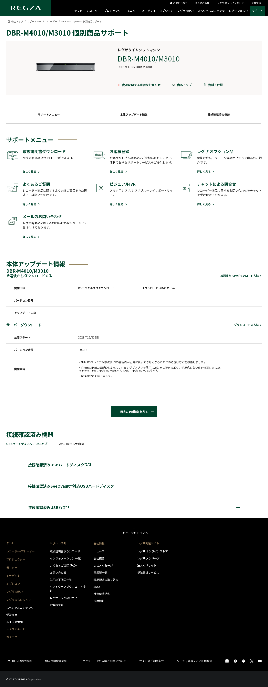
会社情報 (99, 543)
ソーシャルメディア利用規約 (194, 661)
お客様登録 (57, 605)
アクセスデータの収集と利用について (103, 661)
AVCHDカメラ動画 (71, 444)
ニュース (99, 551)
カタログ (11, 637)
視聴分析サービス (148, 572)
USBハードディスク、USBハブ (26, 444)
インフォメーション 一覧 (65, 558)
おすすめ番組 (14, 622)
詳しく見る (30, 171)
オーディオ (149, 11)
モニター (132, 11)
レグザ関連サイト (148, 543)
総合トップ (17, 21)
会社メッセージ (103, 565)
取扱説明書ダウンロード (65, 551)
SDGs (97, 587)
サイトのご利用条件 (151, 661)
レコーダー (93, 11)
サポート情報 (58, 543)
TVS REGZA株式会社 (19, 661)
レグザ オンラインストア (152, 551)
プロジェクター (113, 11)
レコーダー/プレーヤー (20, 551)
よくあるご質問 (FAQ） (64, 565)
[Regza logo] (25, 8)
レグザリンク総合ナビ (63, 598)
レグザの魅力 (185, 11)
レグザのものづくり (18, 600)
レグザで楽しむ (238, 11)
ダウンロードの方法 (246, 325)
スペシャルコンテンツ (211, 11)
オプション (166, 11)
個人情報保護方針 (56, 661)
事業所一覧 (100, 572)
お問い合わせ (58, 572)
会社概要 (99, 558)
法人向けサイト (146, 565)
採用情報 (99, 601)
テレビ (78, 11)
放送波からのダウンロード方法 (239, 275)
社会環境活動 (102, 594)
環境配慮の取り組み (106, 580)
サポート (257, 11)
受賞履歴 (11, 615)
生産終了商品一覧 (61, 580)
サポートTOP (34, 21)
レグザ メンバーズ (148, 558)
